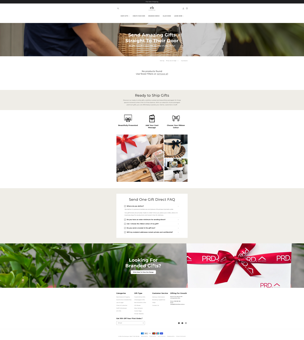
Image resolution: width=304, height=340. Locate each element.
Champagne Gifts (139, 299)
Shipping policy (171, 336)
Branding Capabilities (158, 299)
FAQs (153, 302)
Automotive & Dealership (123, 299)
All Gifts (118, 311)
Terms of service (161, 336)
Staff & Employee (121, 308)
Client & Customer (121, 305)
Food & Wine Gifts (139, 297)
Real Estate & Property (123, 297)
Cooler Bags (138, 311)
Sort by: (162, 60)
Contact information (181, 336)
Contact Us (155, 305)
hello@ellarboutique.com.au (177, 304)
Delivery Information (158, 297)
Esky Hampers (138, 308)
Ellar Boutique (125, 336)
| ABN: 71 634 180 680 (134, 336)
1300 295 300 (177, 301)
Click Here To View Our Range (143, 272)
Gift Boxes (137, 305)
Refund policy (144, 336)
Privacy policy (152, 336)
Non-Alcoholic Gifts (140, 302)
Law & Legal (120, 302)
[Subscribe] (143, 323)
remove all (162, 74)
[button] (118, 8)
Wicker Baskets (139, 313)
